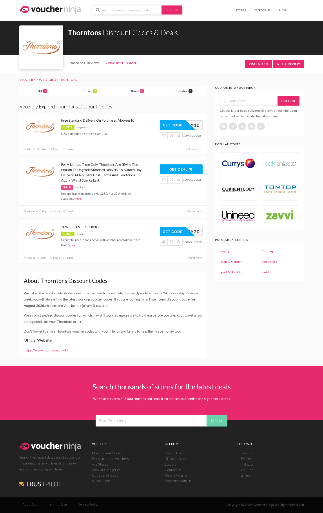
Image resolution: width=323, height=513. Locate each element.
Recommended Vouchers (110, 459)
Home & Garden (230, 261)
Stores (241, 10)
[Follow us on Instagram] (261, 126)
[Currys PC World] (238, 163)
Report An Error (176, 475)
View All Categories (106, 470)
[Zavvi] (280, 216)
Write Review (288, 64)
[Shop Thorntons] (41, 47)
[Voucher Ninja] (50, 9)
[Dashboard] (301, 8)
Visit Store (259, 64)
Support (170, 464)
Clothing (268, 251)
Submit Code (101, 481)
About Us (29, 504)
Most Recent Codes (107, 453)
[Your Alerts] (294, 8)
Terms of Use (57, 504)
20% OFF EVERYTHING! (80, 227)
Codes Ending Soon (106, 475)
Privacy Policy (88, 504)
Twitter (246, 459)
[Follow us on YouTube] (252, 126)
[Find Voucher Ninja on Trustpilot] (40, 480)
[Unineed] (238, 216)
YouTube (247, 470)
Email (69, 149)
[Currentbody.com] (238, 190)
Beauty (224, 251)
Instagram (248, 464)
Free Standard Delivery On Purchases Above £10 (97, 120)
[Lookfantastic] (280, 163)
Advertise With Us (178, 481)
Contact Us (173, 470)
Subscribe (288, 100)
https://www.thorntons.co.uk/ (46, 350)
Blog (282, 10)
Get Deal (179, 169)
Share (56, 149)
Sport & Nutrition (231, 272)
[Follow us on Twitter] (233, 126)
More (78, 198)
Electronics (269, 261)
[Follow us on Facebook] (223, 126)
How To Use (173, 453)
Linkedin (246, 475)
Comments (196, 149)
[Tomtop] (280, 190)
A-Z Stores (100, 464)
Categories (262, 10)
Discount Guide (176, 459)
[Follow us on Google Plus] (242, 126)
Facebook (248, 453)
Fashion (267, 272)
